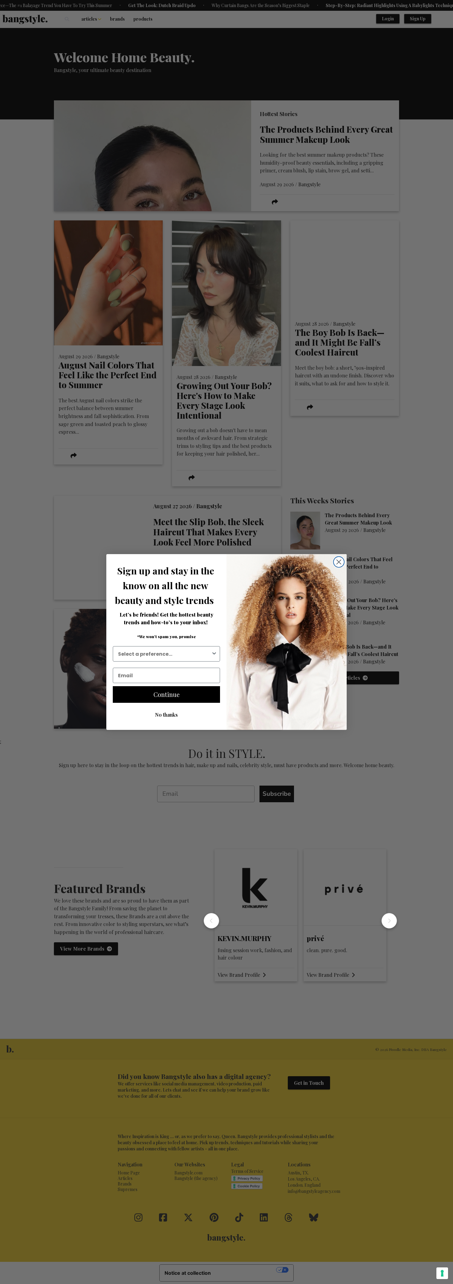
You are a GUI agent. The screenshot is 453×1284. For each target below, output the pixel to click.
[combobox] (164, 653)
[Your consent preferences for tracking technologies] (442, 1273)
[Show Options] (214, 653)
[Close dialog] (338, 562)
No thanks (166, 714)
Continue (166, 694)
